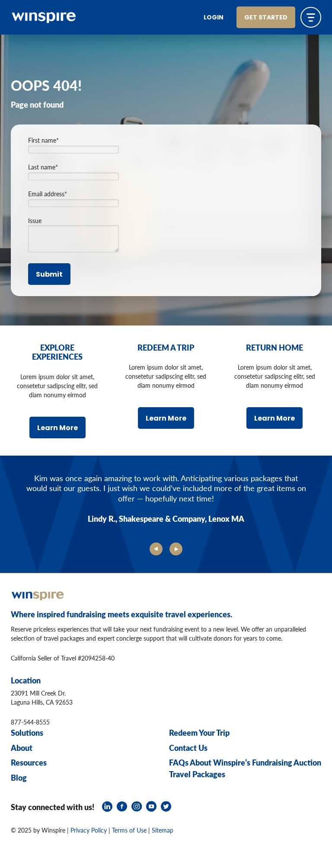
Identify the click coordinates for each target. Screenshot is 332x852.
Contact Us (188, 747)
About (21, 747)
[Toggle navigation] (310, 17)
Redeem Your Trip (199, 732)
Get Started (265, 18)
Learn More (57, 428)
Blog (19, 777)
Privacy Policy (88, 830)
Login (213, 18)
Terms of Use (129, 830)
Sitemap (162, 830)
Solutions (27, 732)
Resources (29, 762)
